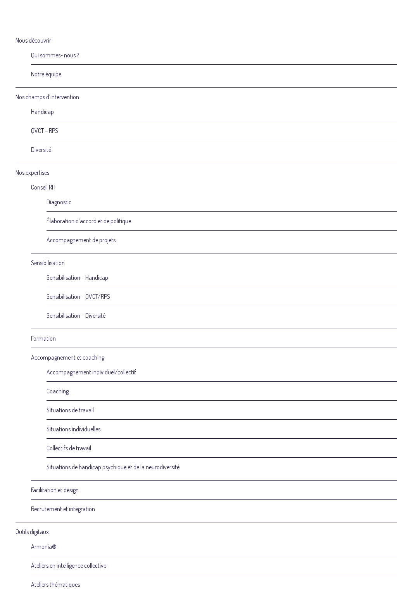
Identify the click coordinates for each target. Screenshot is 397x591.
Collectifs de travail (69, 448)
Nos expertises (32, 172)
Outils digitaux (32, 532)
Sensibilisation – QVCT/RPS (78, 296)
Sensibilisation (48, 263)
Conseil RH (43, 187)
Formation (43, 338)
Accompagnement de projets (81, 240)
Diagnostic (59, 202)
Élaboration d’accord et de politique (89, 221)
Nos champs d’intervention (47, 97)
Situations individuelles (73, 429)
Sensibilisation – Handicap (77, 277)
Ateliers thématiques (55, 584)
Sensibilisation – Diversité (76, 315)
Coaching (58, 391)
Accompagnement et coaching (67, 357)
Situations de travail (70, 410)
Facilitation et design (55, 490)
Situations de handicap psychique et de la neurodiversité (113, 467)
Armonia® (44, 546)
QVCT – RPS (44, 130)
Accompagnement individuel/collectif (91, 372)
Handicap (42, 111)
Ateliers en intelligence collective (68, 565)
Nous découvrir (33, 40)
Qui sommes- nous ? (55, 55)
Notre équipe (46, 74)
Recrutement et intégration (63, 509)
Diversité (41, 149)
